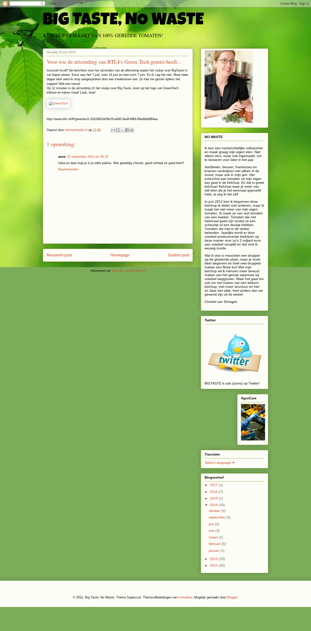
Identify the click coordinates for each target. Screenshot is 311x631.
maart (214, 537)
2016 (214, 492)
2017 (214, 485)
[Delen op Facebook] (127, 130)
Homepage (120, 255)
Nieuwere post (59, 255)
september (217, 517)
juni (212, 524)
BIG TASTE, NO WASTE (123, 21)
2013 (214, 559)
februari (215, 544)
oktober (215, 511)
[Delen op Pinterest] (131, 130)
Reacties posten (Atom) (128, 270)
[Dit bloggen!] (117, 130)
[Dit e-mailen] (113, 130)
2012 (214, 565)
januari (214, 550)
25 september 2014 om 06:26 (87, 156)
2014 (214, 505)
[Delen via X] (122, 130)
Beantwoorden (68, 169)
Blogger (232, 597)
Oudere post (178, 255)
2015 (214, 498)
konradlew (185, 597)
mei (212, 531)
